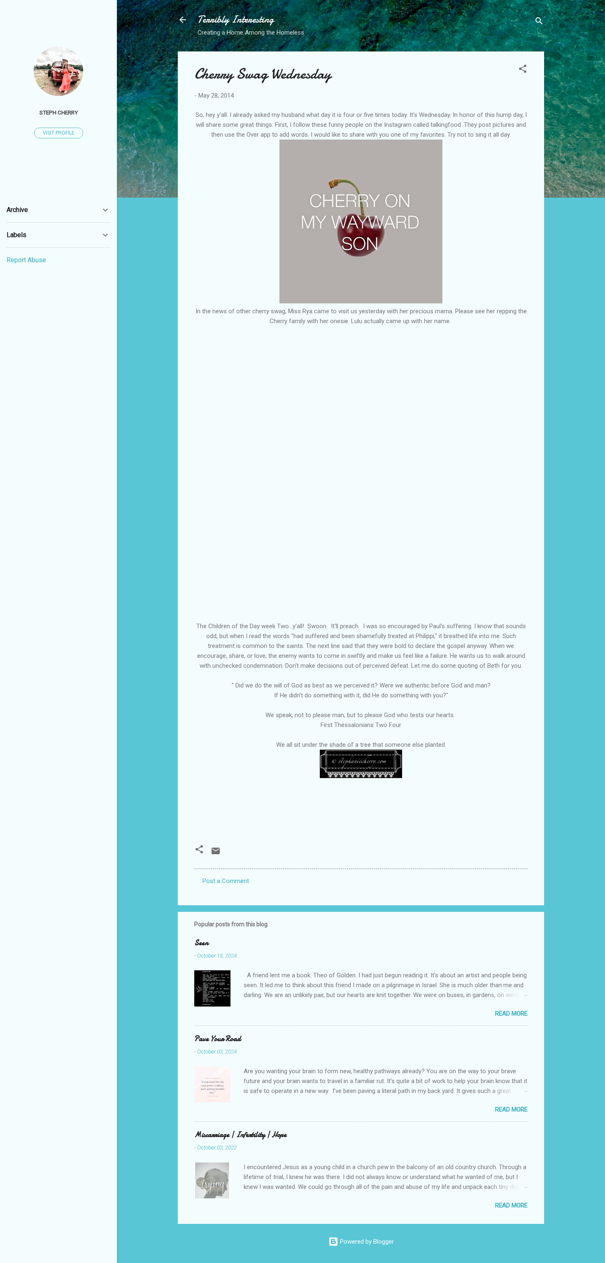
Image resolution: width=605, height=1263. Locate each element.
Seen (201, 943)
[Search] (539, 22)
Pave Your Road (217, 1039)
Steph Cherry (59, 112)
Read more (511, 1013)
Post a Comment (225, 881)
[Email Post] (216, 854)
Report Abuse (26, 260)
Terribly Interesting (236, 19)
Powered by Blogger (366, 1241)
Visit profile (58, 133)
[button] (523, 70)
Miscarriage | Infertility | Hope (240, 1135)
